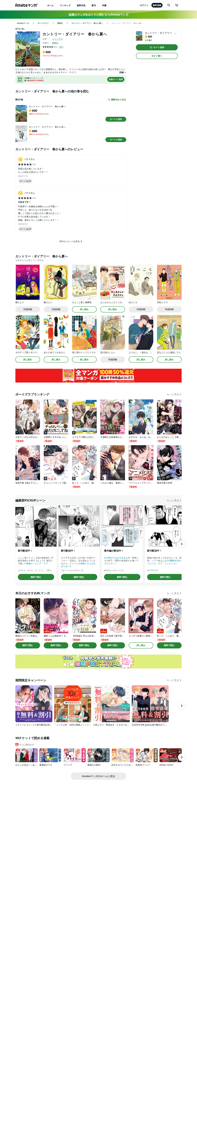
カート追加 (158, 47)
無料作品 (81, 5)
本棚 (104, 5)
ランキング (65, 5)
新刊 (94, 5)
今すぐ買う (156, 56)
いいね (26, 181)
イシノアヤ (57, 38)
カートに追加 (116, 119)
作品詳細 (27, 309)
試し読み (84, 309)
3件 (61, 46)
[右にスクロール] (181, 544)
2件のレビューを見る (69, 241)
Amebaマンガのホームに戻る (98, 776)
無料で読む (36, 576)
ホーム (50, 5)
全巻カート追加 (116, 79)
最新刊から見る (118, 99)
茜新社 (55, 42)
